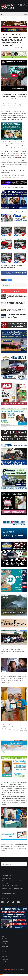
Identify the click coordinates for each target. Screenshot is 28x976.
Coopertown (5, 942)
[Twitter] (24, 5)
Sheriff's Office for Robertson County (12, 889)
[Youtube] (21, 5)
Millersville (5, 950)
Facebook (16, 156)
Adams (4, 937)
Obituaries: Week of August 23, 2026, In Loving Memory (16, 311)
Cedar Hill (4, 939)
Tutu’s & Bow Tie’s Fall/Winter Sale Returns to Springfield (16, 303)
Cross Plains (5, 945)
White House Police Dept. (9, 894)
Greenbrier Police (7, 876)
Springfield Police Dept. (8, 892)
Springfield (5, 960)
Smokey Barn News (9, 970)
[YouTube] (18, 903)
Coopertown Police (7, 874)
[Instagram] (26, 5)
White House (5, 962)
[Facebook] (18, 5)
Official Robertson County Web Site (11, 881)
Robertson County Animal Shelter (11, 887)
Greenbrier (5, 947)
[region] (14, 326)
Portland (4, 955)
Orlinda (4, 952)
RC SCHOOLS (5, 884)
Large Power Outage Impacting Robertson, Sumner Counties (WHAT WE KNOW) (16, 317)
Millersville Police (6, 879)
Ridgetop (4, 957)
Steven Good (19, 178)
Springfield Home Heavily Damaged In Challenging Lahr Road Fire (17, 297)
